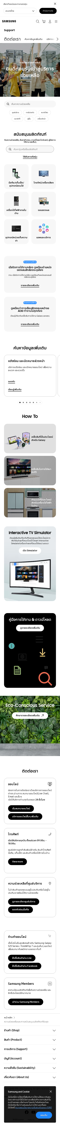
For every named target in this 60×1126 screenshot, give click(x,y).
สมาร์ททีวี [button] (17, 119)
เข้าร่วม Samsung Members (25, 1001)
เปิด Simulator (30, 550)
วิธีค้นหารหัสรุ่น (30, 156)
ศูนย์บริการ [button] (15, 112)
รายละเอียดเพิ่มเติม (30, 285)
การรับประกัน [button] (30, 112)
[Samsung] (8, 21)
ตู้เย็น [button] (29, 119)
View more (17, 861)
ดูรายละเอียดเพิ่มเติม (30, 627)
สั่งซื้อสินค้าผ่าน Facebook (24, 966)
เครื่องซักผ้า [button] (42, 119)
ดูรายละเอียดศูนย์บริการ (23, 901)
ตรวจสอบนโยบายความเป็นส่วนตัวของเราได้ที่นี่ (33, 1107)
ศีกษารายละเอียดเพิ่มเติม (28, 715)
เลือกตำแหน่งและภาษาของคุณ (15, 4)
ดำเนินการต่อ (48, 10)
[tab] (20, 402)
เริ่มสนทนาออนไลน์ (21, 808)
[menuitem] (12, 39)
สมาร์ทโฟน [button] (44, 112)
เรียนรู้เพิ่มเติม (14, 389)
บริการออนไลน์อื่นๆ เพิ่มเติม (25, 816)
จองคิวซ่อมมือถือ (20, 909)
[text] (16, 176)
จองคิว (11, 381)
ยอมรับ (43, 1115)
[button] (30, 1030)
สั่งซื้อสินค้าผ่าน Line (22, 958)
